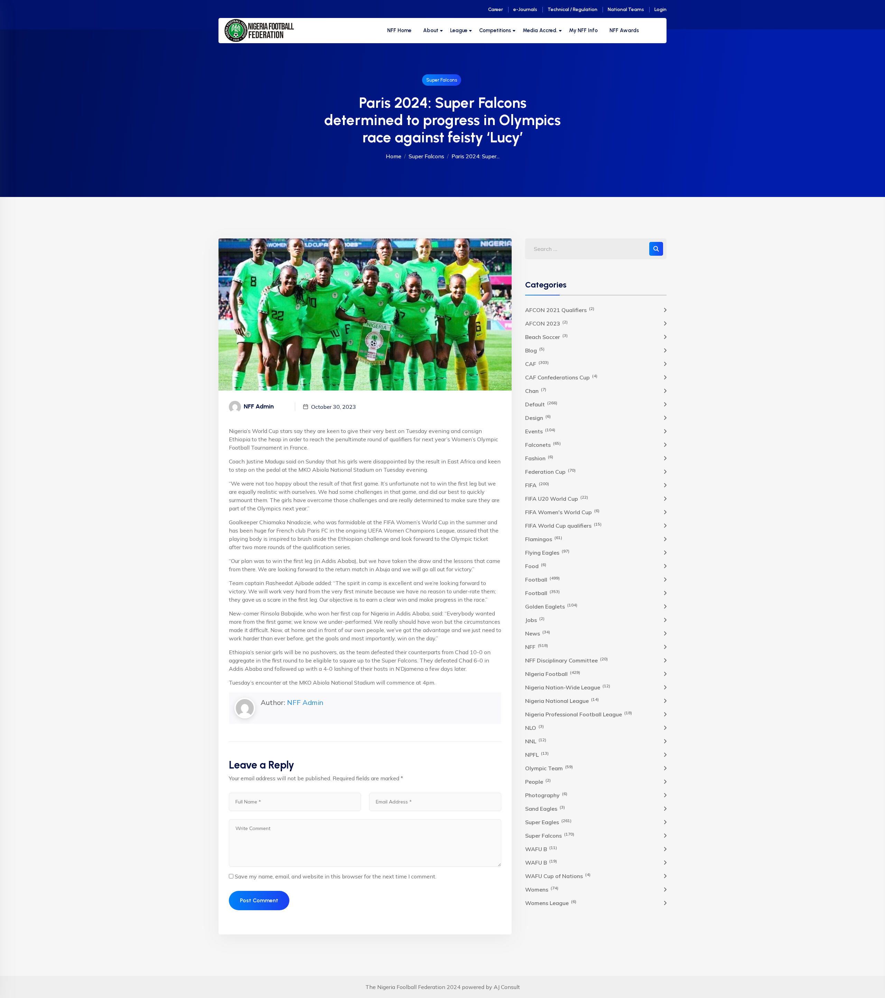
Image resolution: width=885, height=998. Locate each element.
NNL (535, 741)
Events (540, 431)
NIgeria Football (552, 673)
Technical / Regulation (572, 9)
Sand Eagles (545, 808)
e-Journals (525, 9)
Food (535, 565)
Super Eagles (548, 822)
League (458, 30)
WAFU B (541, 849)
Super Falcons (441, 80)
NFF (536, 646)
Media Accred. (540, 30)
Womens (541, 889)
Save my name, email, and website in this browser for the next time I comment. (335, 876)
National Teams (626, 9)
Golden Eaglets (551, 606)
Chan (535, 390)
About (430, 30)
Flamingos (543, 539)
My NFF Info (583, 30)
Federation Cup (550, 471)
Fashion (539, 458)
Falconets (543, 444)
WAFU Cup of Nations (557, 875)
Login (660, 9)
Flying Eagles (547, 552)
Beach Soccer (546, 336)
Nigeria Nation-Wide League (567, 687)
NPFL (537, 754)
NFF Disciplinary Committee (566, 660)
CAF (537, 363)
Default (541, 404)
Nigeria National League (562, 700)
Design (538, 417)
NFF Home (399, 30)
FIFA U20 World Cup (556, 498)
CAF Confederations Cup (561, 377)
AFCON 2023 (546, 323)
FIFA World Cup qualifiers (563, 525)
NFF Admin (305, 702)
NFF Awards (624, 30)
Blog (534, 350)
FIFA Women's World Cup (562, 512)
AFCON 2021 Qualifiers (559, 309)
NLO (534, 727)
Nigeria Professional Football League (578, 714)
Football (542, 579)
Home (393, 156)
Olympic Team (549, 768)
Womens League (550, 902)
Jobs (534, 619)
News (537, 633)
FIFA (537, 485)
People (538, 781)
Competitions (495, 30)
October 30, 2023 (333, 406)
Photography (546, 795)
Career (495, 9)
